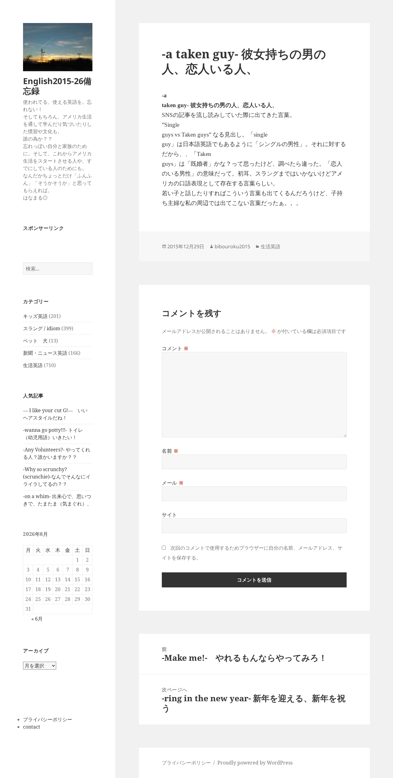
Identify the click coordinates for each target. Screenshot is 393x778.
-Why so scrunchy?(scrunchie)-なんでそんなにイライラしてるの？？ (57, 476)
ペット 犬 (35, 340)
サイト (169, 514)
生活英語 (33, 365)
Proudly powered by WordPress (255, 762)
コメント (175, 348)
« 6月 (37, 618)
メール (173, 482)
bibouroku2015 (232, 246)
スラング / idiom (41, 328)
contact (31, 726)
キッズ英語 (35, 316)
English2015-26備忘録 (57, 85)
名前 (170, 450)
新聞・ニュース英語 (45, 353)
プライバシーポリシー (47, 719)
